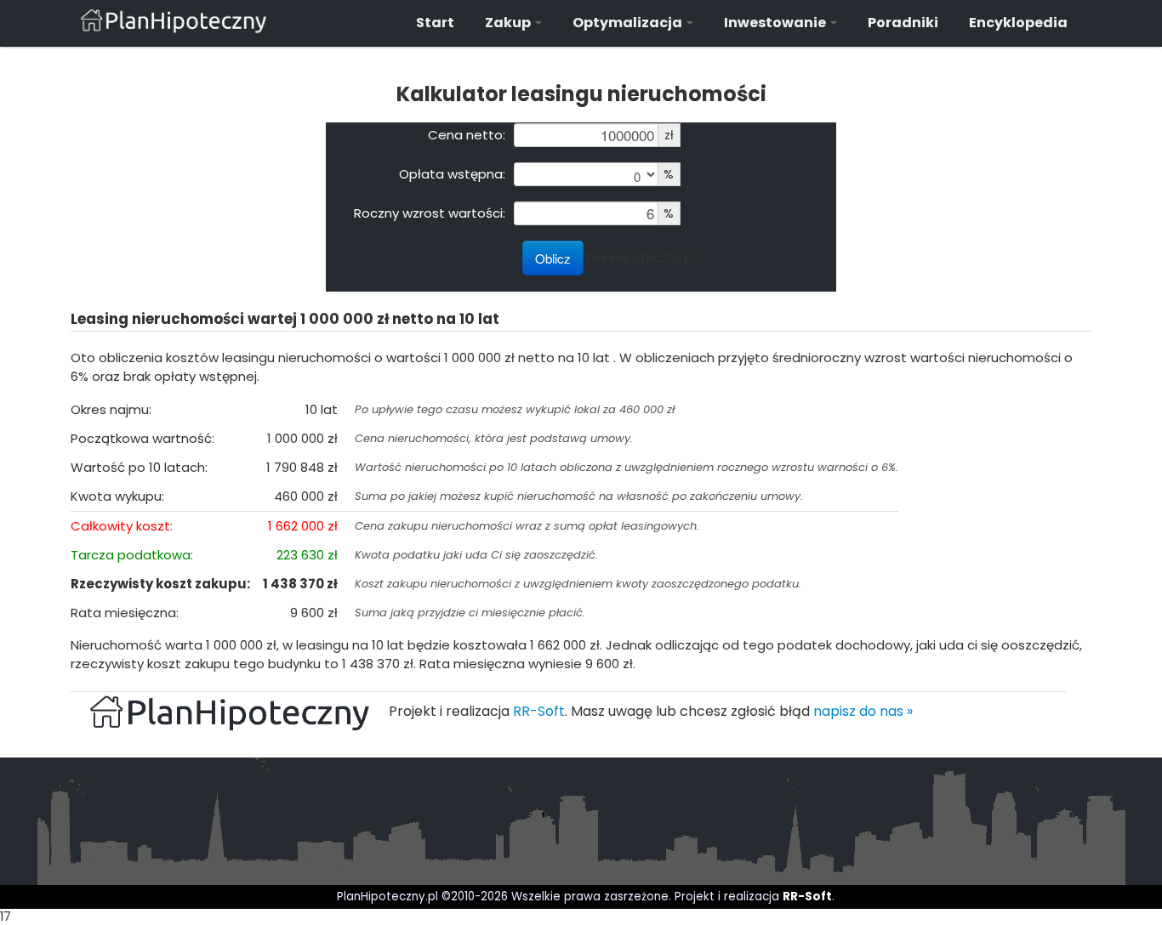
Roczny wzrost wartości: (429, 212)
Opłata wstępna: (452, 173)
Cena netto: (466, 134)
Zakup (509, 22)
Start (435, 22)
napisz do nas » (863, 711)
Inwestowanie (776, 22)
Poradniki (903, 22)
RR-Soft (539, 711)
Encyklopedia (1018, 22)
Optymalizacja (628, 22)
